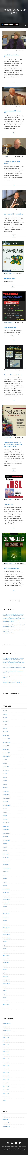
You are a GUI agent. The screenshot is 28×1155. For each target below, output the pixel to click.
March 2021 (5, 731)
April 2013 (5, 850)
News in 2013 (6, 1055)
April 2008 (5, 973)
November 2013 (6, 833)
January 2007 (6, 1008)
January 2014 (6, 826)
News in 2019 (6, 1076)
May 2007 (5, 994)
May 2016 (5, 784)
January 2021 (6, 735)
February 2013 (6, 854)
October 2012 (6, 864)
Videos (6, 50)
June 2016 (5, 780)
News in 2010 (6, 1044)
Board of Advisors (7, 1023)
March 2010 (5, 924)
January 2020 (6, 749)
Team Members (6, 1097)
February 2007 (6, 1004)
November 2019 (6, 756)
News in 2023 (6, 1090)
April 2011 (5, 906)
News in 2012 (6, 1051)
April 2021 (5, 728)
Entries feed (5, 1119)
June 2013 (5, 843)
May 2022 (5, 717)
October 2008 (6, 959)
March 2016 (5, 787)
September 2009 (6, 938)
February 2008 (6, 980)
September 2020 (6, 742)
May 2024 (5, 710)
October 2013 (6, 836)
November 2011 (6, 899)
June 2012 (5, 878)
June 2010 (5, 920)
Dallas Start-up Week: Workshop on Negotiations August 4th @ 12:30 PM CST (12, 681)
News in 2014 (6, 1058)
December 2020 (6, 738)
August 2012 (5, 871)
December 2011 (6, 896)
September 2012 (6, 868)
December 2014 (6, 794)
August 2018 (5, 770)
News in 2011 (6, 1048)
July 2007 (5, 987)
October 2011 (6, 903)
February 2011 (6, 913)
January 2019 (6, 766)
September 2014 (6, 805)
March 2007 (5, 1001)
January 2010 (6, 931)
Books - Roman (8, 273)
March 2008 (5, 976)
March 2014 (5, 819)
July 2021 (5, 724)
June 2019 (5, 759)
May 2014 (5, 812)
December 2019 (6, 752)
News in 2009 (6, 1041)
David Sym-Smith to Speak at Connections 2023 (14, 625)
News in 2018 (6, 1072)
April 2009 (5, 948)
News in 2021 (6, 1083)
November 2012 (6, 861)
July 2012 (5, 875)
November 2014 (6, 798)
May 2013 (5, 847)
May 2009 (5, 945)
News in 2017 (6, 1069)
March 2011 (5, 910)
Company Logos (6, 1030)
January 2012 (6, 892)
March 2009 (5, 952)
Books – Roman (6, 1027)
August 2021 (5, 721)
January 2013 (6, 857)
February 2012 (6, 889)
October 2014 (6, 801)
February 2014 (6, 822)
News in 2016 (6, 1065)
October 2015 (6, 791)
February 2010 (6, 927)
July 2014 (5, 808)
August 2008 (5, 962)
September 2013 (6, 840)
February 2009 (6, 955)
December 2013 (6, 829)
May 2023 (5, 714)
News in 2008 (6, 1037)
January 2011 (6, 917)
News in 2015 (6, 1062)
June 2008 (5, 966)
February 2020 (6, 745)
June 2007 (5, 990)
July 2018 (5, 773)
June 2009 (5, 941)
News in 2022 (6, 1086)
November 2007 (6, 983)
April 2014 (5, 815)
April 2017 (5, 777)
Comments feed (6, 1123)
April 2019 (5, 763)
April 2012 (5, 885)
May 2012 (5, 882)
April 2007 (5, 997)
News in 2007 (6, 1034)
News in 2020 (6, 1079)
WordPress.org (6, 1126)
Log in (4, 1116)
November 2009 (6, 934)
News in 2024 (6, 1093)
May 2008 (5, 969)
